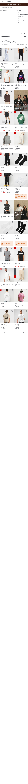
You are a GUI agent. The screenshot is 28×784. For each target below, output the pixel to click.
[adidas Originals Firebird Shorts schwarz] (7, 118)
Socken (20, 27)
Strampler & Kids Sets (23, 31)
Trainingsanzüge (21, 33)
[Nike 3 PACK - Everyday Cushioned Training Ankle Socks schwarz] (21, 159)
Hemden (20, 18)
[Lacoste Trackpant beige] (21, 139)
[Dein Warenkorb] (25, 1)
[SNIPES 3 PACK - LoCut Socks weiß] (21, 180)
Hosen (19, 12)
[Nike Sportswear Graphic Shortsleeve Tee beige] (7, 76)
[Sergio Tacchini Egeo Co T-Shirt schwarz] (21, 254)
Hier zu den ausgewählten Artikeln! (20, 197)
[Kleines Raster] (25, 37)
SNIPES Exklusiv (21, 35)
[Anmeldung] (18, 1)
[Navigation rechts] (23, 333)
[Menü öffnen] (2, 1)
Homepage (3, 7)
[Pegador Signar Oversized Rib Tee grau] (7, 275)
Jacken (19, 10)
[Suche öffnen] (15, 1)
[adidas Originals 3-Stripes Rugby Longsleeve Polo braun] (7, 97)
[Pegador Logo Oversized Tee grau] (7, 254)
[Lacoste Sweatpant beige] (21, 275)
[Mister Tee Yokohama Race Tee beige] (7, 316)
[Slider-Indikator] (6, 61)
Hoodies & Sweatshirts (23, 14)
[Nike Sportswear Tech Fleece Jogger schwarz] (21, 55)
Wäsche (20, 24)
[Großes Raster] (26, 37)
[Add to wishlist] (12, 50)
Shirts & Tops (21, 16)
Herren (3, 41)
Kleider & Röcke (21, 20)
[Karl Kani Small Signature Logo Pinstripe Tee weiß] (21, 316)
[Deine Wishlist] (22, 1)
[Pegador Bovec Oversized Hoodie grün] (21, 118)
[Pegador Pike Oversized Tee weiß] (7, 295)
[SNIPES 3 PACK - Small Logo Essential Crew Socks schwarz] (21, 227)
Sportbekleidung (21, 22)
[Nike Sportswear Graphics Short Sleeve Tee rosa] (21, 295)
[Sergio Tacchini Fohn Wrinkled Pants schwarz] (7, 180)
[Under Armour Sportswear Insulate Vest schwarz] (7, 207)
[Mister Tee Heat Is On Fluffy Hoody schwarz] (21, 76)
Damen (8, 41)
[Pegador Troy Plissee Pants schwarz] (7, 159)
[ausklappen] (17, 10)
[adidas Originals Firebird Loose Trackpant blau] (7, 55)
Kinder (14, 41)
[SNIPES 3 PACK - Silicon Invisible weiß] (7, 227)
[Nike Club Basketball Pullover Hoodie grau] (7, 139)
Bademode (20, 29)
